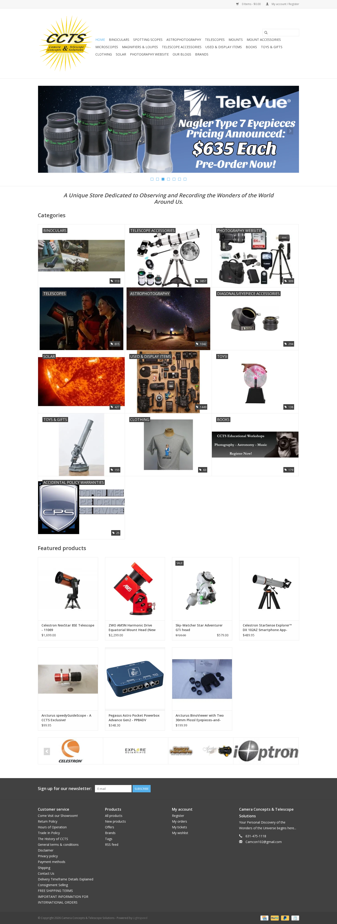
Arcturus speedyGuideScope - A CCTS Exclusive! (66, 717)
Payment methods (51, 862)
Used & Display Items (223, 47)
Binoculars (119, 39)
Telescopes (215, 39)
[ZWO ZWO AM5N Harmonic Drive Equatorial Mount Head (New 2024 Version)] (135, 588)
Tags (108, 839)
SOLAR (121, 54)
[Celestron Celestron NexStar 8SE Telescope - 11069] (68, 588)
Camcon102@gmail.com (264, 842)
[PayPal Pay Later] (284, 918)
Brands (201, 54)
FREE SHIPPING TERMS (55, 890)
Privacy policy (48, 856)
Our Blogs (182, 54)
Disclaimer (45, 850)
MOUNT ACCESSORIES (264, 39)
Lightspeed (140, 918)
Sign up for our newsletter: (64, 788)
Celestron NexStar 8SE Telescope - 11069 (67, 627)
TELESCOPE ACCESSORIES (182, 47)
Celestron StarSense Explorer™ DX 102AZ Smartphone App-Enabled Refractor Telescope (267, 627)
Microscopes (106, 47)
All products (113, 815)
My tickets (179, 827)
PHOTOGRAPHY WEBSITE (149, 54)
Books (251, 47)
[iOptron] (265, 751)
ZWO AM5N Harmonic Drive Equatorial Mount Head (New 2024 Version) (132, 627)
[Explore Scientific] (135, 751)
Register (178, 815)
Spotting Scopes (148, 39)
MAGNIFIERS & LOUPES (140, 47)
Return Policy (47, 821)
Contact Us (46, 873)
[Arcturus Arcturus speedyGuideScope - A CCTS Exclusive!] (68, 678)
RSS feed (111, 844)
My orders (179, 821)
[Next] (290, 130)
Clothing (103, 54)
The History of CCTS (53, 839)
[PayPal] (274, 918)
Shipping (44, 868)
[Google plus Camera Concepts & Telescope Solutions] (287, 788)
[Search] (265, 32)
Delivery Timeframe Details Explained (65, 879)
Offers (109, 827)
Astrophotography (183, 39)
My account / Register (285, 4)
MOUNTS (236, 39)
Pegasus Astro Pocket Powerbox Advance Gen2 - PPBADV (134, 717)
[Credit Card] (264, 918)
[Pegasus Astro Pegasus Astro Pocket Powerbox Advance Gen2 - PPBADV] (135, 678)
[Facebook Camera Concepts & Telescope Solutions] (279, 788)
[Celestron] (70, 751)
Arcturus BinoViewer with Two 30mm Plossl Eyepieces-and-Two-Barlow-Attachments (200, 717)
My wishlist (180, 833)
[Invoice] (294, 918)
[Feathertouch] (200, 751)
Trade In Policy (49, 833)
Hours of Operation (52, 827)
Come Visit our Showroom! (58, 815)
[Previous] (47, 130)
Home (100, 39)
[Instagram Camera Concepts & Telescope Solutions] (295, 788)
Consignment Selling (53, 885)
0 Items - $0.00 (251, 4)
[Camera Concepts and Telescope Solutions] (66, 43)
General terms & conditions (58, 844)
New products (115, 821)
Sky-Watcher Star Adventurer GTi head (199, 627)
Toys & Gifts (271, 47)
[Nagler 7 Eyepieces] (168, 129)
